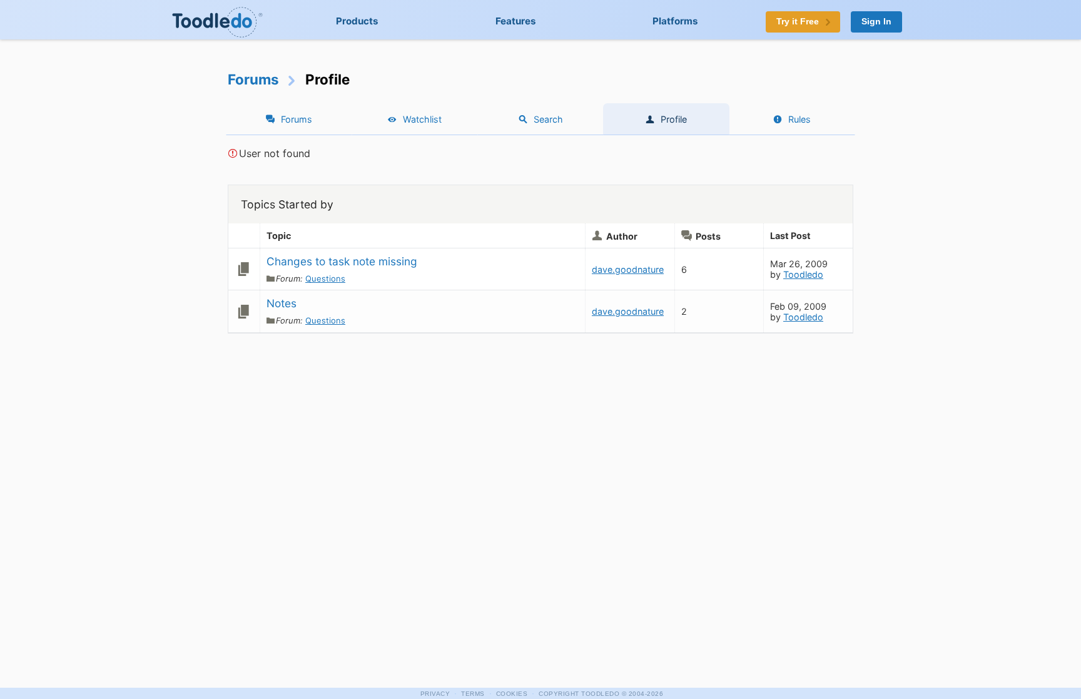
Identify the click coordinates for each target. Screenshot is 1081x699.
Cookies (512, 693)
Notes (281, 303)
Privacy (435, 693)
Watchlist (422, 119)
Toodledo (803, 274)
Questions (325, 278)
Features (515, 21)
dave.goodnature (628, 269)
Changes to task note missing (341, 261)
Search (548, 119)
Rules (799, 119)
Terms (473, 693)
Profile (674, 119)
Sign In (876, 21)
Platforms (675, 21)
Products (357, 21)
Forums (253, 79)
